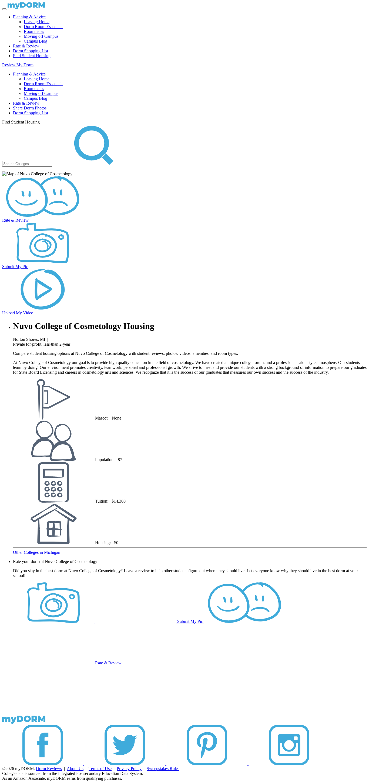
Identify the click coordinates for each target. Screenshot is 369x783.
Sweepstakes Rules (163, 768)
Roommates (34, 31)
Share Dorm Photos (29, 108)
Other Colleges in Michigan (36, 552)
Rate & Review (26, 46)
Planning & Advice (29, 17)
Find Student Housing (32, 55)
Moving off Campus (41, 36)
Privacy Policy (129, 768)
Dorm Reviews (49, 768)
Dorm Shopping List (30, 51)
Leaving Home (36, 21)
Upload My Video (17, 313)
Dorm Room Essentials (43, 26)
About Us (75, 768)
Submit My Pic (15, 266)
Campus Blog (35, 41)
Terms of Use (100, 768)
